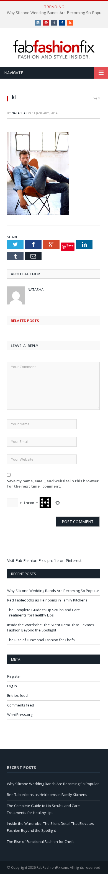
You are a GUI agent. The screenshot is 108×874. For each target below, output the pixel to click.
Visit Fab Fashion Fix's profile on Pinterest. (45, 560)
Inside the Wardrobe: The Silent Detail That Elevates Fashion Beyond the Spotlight (50, 627)
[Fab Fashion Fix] (54, 49)
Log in (12, 685)
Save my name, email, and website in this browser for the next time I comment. (53, 483)
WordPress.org (19, 714)
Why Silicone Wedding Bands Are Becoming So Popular (53, 590)
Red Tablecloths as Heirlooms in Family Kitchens (47, 600)
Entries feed (17, 695)
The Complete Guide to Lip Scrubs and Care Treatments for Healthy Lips (43, 612)
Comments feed (20, 705)
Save (69, 245)
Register (14, 676)
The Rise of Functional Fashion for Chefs (41, 639)
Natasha (18, 113)
